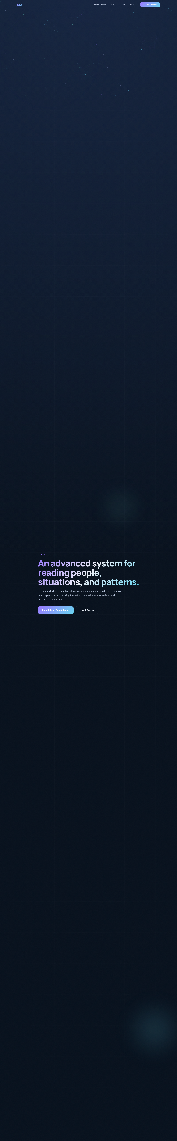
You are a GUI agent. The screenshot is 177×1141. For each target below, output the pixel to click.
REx (19, 5)
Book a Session (150, 5)
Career (121, 5)
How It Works (99, 5)
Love (111, 5)
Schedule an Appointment (55, 610)
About (131, 5)
